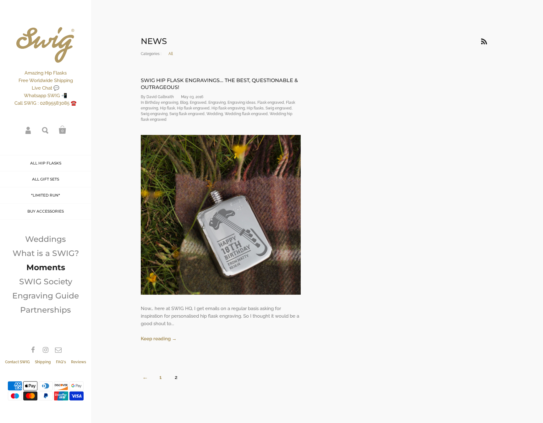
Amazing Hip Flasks (46, 73)
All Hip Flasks (45, 163)
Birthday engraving (161, 102)
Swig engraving (154, 114)
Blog (184, 102)
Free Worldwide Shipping (46, 80)
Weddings (45, 239)
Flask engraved (270, 102)
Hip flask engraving (228, 108)
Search (45, 130)
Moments (45, 267)
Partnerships (45, 309)
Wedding (214, 114)
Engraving (217, 102)
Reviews (78, 362)
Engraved (198, 102)
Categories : (151, 54)
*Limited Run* (45, 195)
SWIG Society (45, 281)
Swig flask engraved (187, 114)
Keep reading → (159, 339)
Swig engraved (279, 108)
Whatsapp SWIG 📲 (45, 95)
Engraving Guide (45, 295)
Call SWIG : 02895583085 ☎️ (45, 103)
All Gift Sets (45, 179)
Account (28, 130)
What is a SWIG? (46, 253)
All (170, 54)
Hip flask (167, 108)
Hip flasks (255, 108)
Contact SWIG (17, 362)
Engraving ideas (241, 102)
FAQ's (61, 362)
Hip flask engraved (193, 108)
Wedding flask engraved (246, 114)
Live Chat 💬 (45, 88)
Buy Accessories (45, 211)
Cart (62, 130)
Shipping (43, 362)
